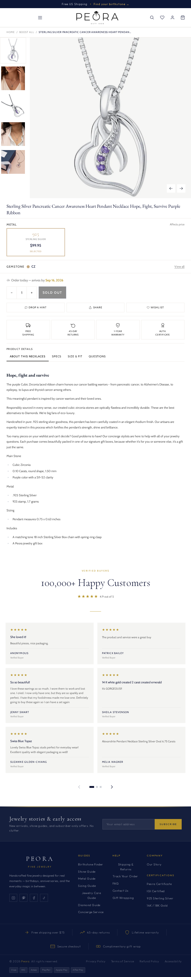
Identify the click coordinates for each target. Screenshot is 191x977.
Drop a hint (38, 307)
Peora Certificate (159, 884)
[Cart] (182, 17)
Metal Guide (87, 878)
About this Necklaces (27, 356)
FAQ (116, 883)
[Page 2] (97, 787)
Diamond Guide (89, 905)
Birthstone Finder (90, 864)
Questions (97, 356)
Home (11, 32)
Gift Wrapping (123, 898)
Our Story (154, 864)
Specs (56, 356)
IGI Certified (156, 891)
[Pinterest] (23, 898)
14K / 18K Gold (157, 905)
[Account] (172, 17)
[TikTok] (44, 898)
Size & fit (75, 356)
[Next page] (111, 787)
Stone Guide (87, 871)
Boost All (26, 32)
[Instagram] (13, 898)
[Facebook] (34, 898)
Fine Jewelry (40, 866)
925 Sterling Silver (160, 898)
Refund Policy (149, 961)
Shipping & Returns (126, 866)
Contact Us (121, 890)
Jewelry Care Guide (91, 895)
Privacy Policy (96, 961)
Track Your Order (125, 876)
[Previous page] (79, 787)
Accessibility (173, 961)
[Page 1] (91, 787)
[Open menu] (40, 17)
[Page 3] (101, 787)
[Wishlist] (162, 17)
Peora (40, 859)
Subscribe (168, 824)
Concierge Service (91, 912)
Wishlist (157, 307)
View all (179, 266)
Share (97, 307)
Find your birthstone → (111, 4)
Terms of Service (122, 961)
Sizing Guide (87, 886)
